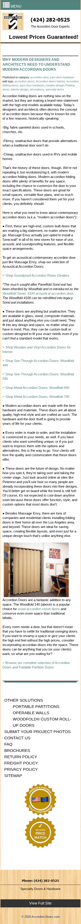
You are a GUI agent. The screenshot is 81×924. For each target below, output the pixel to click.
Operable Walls (31, 713)
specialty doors (54, 89)
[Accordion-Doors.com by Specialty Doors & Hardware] (13, 29)
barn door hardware (62, 77)
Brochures (17, 750)
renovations (37, 89)
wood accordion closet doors (39, 609)
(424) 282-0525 (50, 19)
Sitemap (13, 775)
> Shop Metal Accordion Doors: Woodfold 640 (35, 388)
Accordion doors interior (50, 81)
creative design (54, 85)
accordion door (39, 77)
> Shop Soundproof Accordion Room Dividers (35, 275)
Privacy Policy (21, 769)
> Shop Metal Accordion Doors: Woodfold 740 (35, 397)
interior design (19, 89)
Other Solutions (23, 700)
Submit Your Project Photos (37, 731)
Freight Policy (21, 763)
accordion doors (24, 81)
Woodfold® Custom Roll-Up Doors (42, 722)
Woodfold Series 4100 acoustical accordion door (37, 293)
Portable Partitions (36, 706)
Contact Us (17, 738)
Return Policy (20, 757)
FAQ (8, 744)
